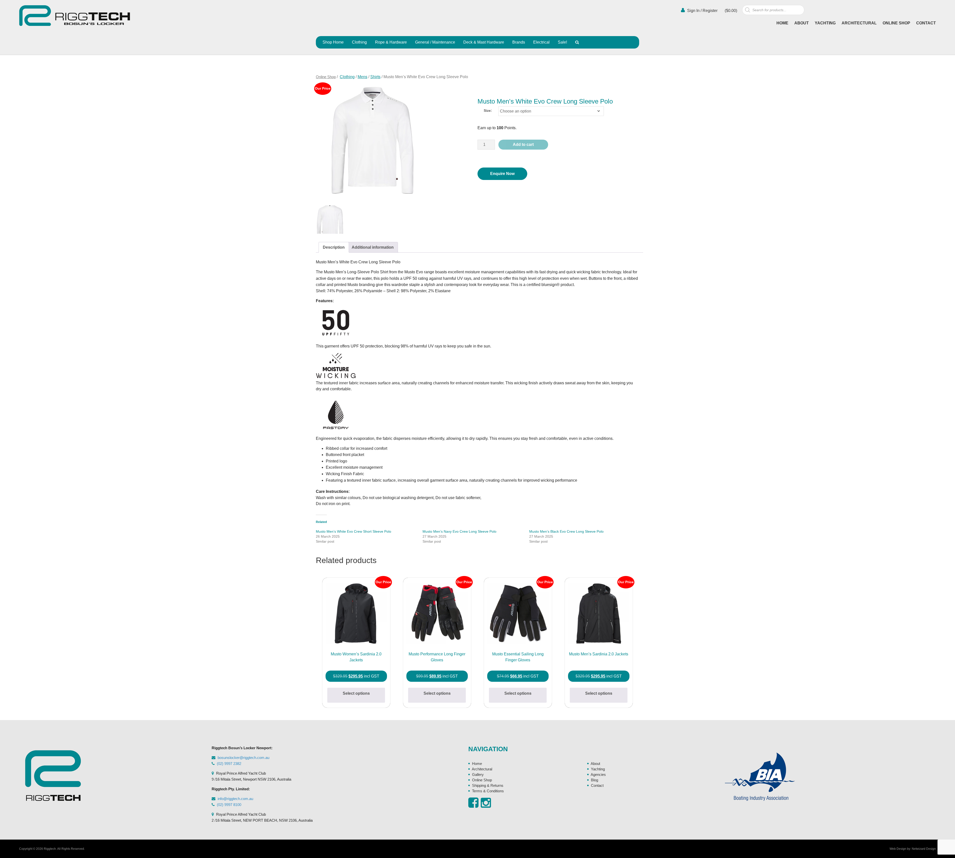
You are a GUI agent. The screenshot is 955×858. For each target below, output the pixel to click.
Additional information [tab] (373, 247)
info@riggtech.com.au (235, 799)
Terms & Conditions (488, 791)
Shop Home (333, 42)
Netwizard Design (924, 849)
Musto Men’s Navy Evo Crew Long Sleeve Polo (459, 531)
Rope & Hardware (391, 42)
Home (782, 23)
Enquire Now (502, 174)
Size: (488, 111)
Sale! (562, 42)
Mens (362, 77)
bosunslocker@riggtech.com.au (243, 757)
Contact (926, 23)
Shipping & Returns (487, 785)
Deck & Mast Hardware (483, 42)
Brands (518, 42)
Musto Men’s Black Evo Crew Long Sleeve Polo (566, 531)
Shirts (375, 77)
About (801, 23)
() (730, 10)
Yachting (825, 23)
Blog (594, 780)
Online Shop (896, 23)
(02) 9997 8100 (229, 804)
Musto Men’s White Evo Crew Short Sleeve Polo (353, 531)
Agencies (598, 774)
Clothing (359, 42)
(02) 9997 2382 (229, 763)
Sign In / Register (701, 10)
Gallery (478, 774)
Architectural (859, 23)
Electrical (541, 42)
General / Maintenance (435, 42)
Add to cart (523, 144)
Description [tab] (334, 247)
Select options (356, 693)
